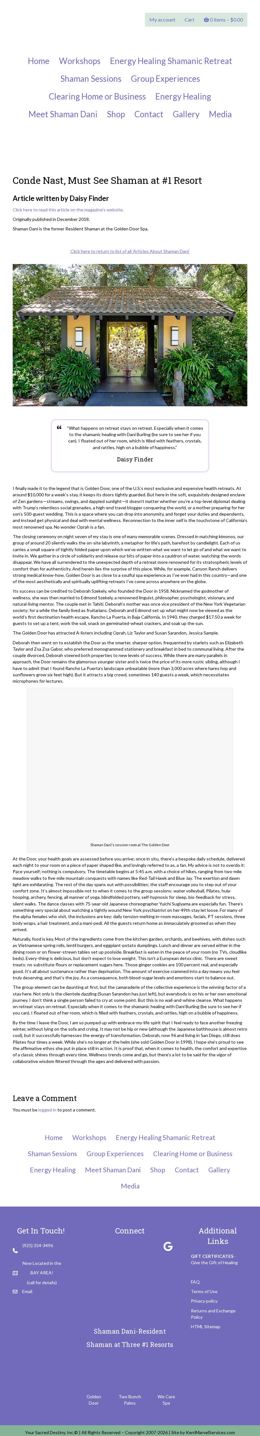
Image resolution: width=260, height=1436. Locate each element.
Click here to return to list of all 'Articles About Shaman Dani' (130, 251)
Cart (189, 19)
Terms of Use (204, 1291)
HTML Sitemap (205, 1326)
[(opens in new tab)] (94, 1372)
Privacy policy (204, 1301)
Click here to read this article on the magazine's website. (68, 209)
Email (27, 1291)
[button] (91, 1246)
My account (162, 19)
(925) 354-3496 (38, 1245)
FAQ (195, 1282)
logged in (47, 1109)
